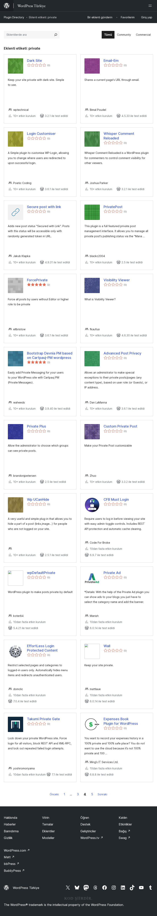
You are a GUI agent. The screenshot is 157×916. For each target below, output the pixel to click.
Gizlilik (8, 838)
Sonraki (102, 794)
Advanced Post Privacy (122, 353)
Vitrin (45, 818)
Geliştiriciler (88, 831)
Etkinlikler (125, 824)
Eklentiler (48, 831)
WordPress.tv (91, 838)
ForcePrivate (37, 280)
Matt (9, 857)
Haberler (10, 824)
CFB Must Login (116, 499)
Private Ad (112, 573)
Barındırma (11, 831)
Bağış (124, 831)
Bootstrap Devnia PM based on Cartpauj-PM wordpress (49, 355)
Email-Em (111, 61)
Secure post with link (44, 207)
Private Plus (36, 426)
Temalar (47, 824)
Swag (124, 838)
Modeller (48, 838)
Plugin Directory (14, 17)
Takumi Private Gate (43, 719)
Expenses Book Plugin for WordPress (121, 721)
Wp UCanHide (38, 499)
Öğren (84, 818)
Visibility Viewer (117, 280)
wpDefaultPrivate (41, 573)
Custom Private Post (120, 426)
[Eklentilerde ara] (56, 35)
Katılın (123, 818)
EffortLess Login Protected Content (42, 648)
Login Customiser (41, 134)
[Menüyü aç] (151, 5)
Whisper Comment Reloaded (119, 136)
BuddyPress (14, 871)
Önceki (54, 794)
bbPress (11, 864)
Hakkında (10, 818)
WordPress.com (17, 850)
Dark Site (34, 61)
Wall (107, 646)
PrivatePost (113, 207)
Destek (85, 824)
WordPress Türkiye (26, 888)
